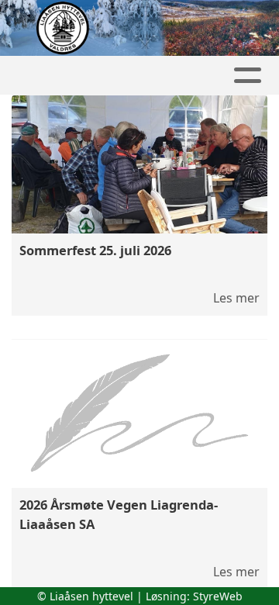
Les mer (236, 297)
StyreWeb (218, 596)
